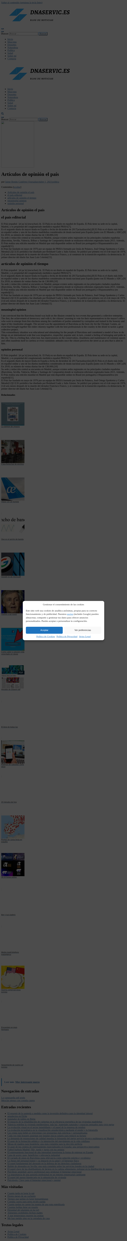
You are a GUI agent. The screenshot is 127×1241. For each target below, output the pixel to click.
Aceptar (44, 630)
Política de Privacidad (67, 636)
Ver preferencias (82, 630)
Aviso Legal (85, 636)
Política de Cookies (45, 636)
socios (70, 614)
